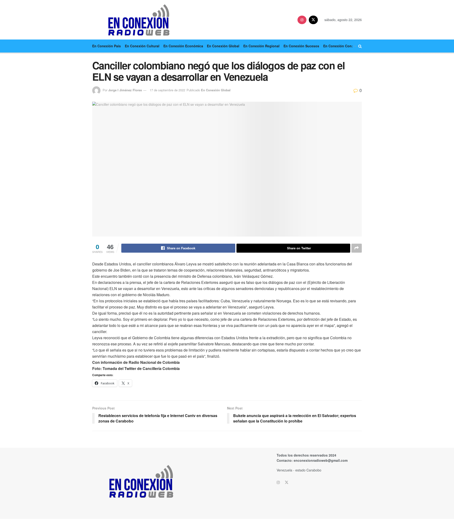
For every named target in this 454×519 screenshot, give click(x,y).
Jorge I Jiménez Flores (125, 90)
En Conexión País (106, 46)
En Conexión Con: (338, 46)
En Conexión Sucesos (301, 46)
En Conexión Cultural (142, 46)
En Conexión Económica (183, 46)
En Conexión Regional (261, 46)
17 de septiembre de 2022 (167, 90)
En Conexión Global (223, 46)
